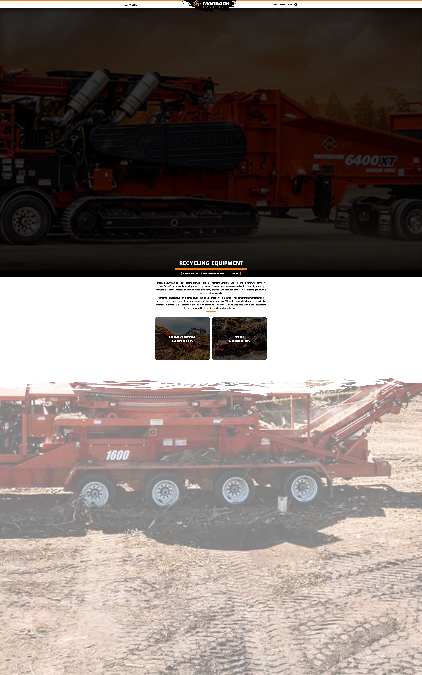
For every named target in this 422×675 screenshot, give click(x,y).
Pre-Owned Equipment (214, 273)
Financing (234, 273)
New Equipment (190, 273)
